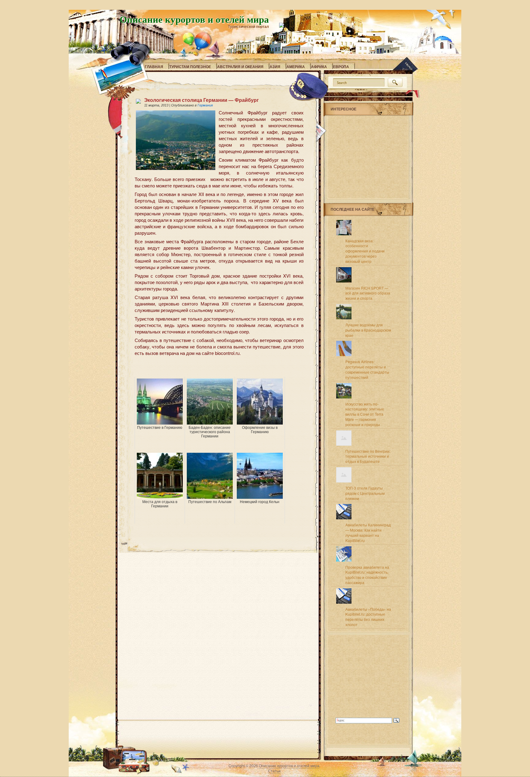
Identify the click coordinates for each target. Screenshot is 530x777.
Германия (205, 105)
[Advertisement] (206, 367)
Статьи (274, 770)
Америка (295, 66)
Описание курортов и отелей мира (194, 19)
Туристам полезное (190, 66)
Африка (319, 66)
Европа (341, 66)
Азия (275, 66)
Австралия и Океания (240, 66)
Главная (154, 66)
